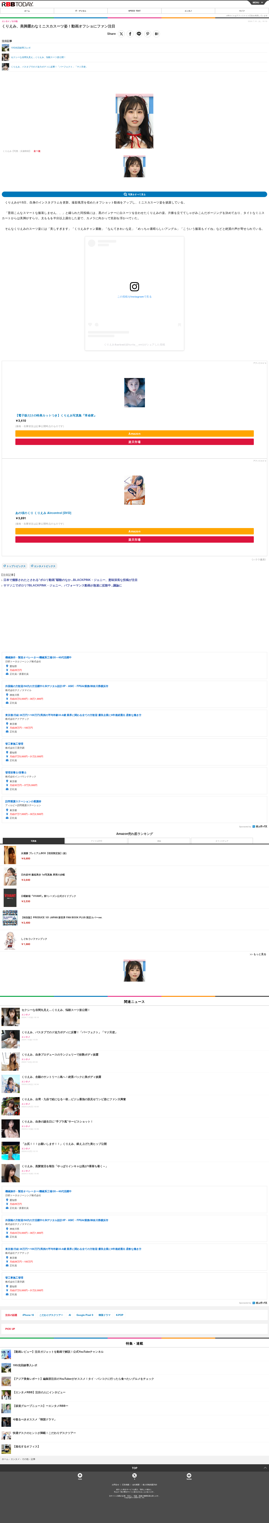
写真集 (33, 841)
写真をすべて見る (137, 194)
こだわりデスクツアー (51, 1315)
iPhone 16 (28, 1315)
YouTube (189, 1479)
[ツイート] (121, 33)
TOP (134, 1468)
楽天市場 (134, 442)
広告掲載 (125, 1484)
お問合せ (115, 1484)
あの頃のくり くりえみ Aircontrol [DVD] (43, 513)
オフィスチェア (222, 841)
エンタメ (188, 11)
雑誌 (159, 841)
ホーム (27, 11)
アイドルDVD (96, 841)
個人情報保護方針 (150, 1484)
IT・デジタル (80, 11)
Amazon (134, 433)
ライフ (242, 11)
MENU (256, 2)
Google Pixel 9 (84, 1315)
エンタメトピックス (44, 566)
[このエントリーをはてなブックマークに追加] (156, 33)
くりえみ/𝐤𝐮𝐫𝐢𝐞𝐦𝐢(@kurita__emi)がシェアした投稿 (134, 344)
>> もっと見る (258, 954)
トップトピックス (16, 566)
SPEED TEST (134, 11)
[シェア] (130, 33)
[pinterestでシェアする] (147, 33)
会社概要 (136, 1484)
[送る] (138, 33)
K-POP (119, 1315)
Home (80, 1479)
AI (70, 1315)
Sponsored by (245, 826)
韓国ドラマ (105, 1315)
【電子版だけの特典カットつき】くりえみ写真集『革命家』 (56, 415)
